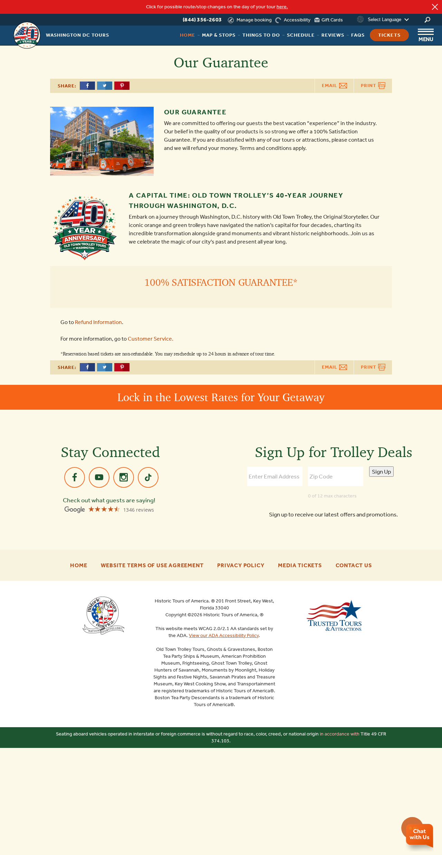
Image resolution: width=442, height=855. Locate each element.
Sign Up (381, 471)
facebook (74, 477)
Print (369, 85)
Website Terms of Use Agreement (152, 565)
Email (330, 85)
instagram (123, 477)
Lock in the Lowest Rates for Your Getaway (221, 397)
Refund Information (98, 322)
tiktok (148, 477)
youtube (99, 477)
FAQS (358, 35)
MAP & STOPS (219, 35)
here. (282, 7)
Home (187, 35)
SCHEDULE (301, 35)
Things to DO (261, 35)
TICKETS (389, 35)
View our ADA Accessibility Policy (224, 635)
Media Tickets (299, 565)
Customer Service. (150, 338)
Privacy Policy (240, 565)
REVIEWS (332, 35)
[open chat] (419, 838)
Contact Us (354, 565)
